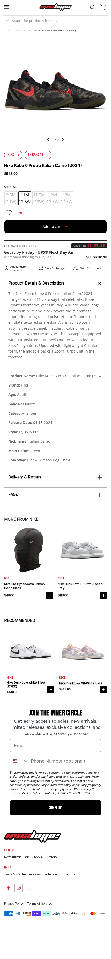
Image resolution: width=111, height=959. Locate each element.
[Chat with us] (92, 7)
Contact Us (67, 874)
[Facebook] (8, 888)
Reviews (34, 874)
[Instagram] (18, 888)
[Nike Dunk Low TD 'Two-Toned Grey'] (82, 550)
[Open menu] (9, 7)
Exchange (50, 874)
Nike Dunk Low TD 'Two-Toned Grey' (80, 586)
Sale (27, 857)
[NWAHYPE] (32, 836)
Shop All (38, 857)
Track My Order (15, 874)
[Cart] (103, 7)
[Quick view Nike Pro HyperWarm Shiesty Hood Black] (49, 595)
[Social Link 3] (29, 888)
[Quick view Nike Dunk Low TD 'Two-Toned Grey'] (103, 595)
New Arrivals (12, 857)
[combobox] (19, 761)
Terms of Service (39, 903)
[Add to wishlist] (8, 212)
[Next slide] (64, 140)
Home (9, 31)
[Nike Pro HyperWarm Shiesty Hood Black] (28, 550)
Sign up (55, 807)
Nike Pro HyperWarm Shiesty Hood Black (24, 586)
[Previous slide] (46, 140)
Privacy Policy (14, 903)
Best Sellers (23, 31)
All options (96, 257)
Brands (51, 857)
